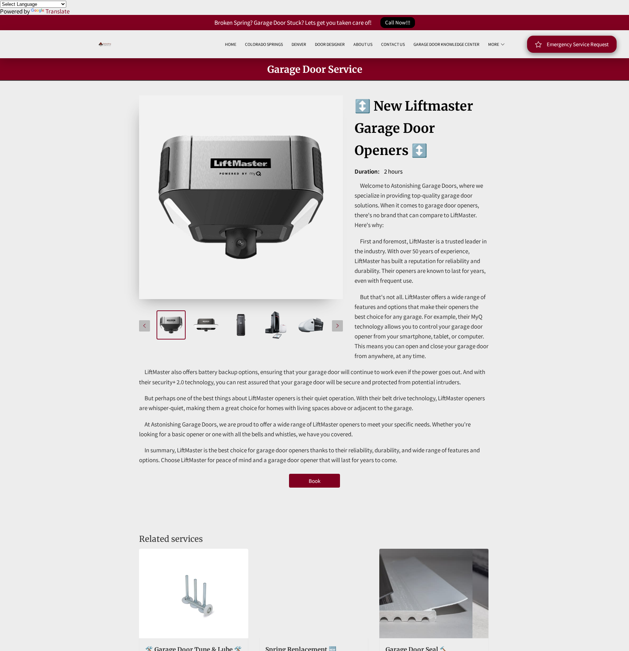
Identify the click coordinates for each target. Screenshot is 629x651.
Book (314, 480)
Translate (58, 11)
